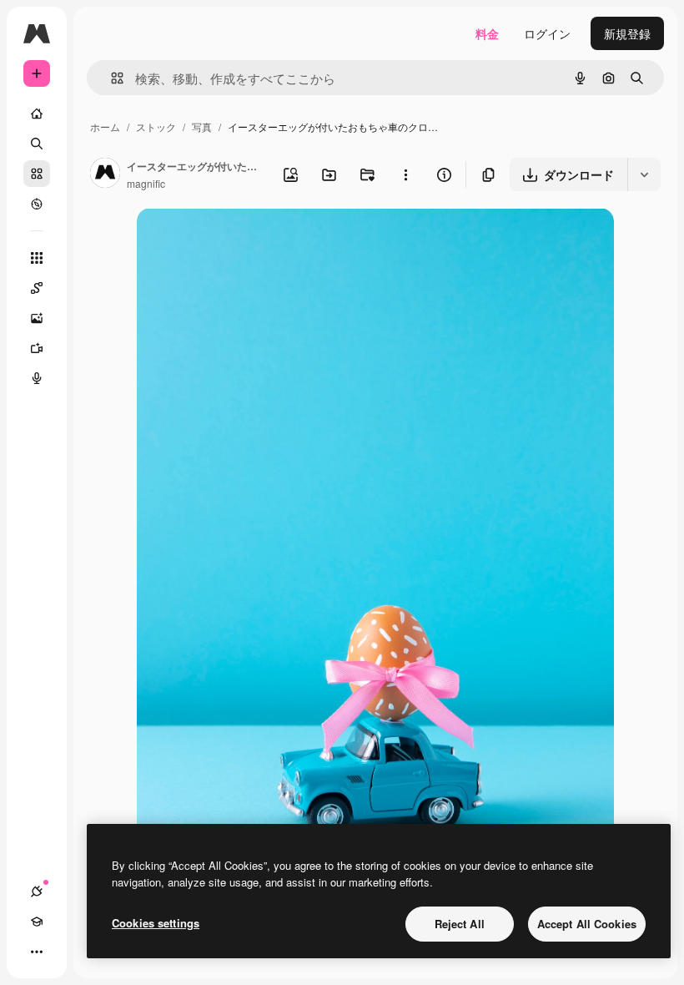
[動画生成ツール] (36, 348)
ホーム (105, 126)
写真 (202, 126)
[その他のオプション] (405, 174)
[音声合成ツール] (36, 378)
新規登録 (627, 33)
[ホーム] (36, 113)
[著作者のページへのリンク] (105, 174)
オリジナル (251, 240)
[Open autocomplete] (110, 78)
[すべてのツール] (36, 258)
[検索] (36, 143)
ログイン (547, 33)
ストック (156, 126)
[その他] (36, 951)
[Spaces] (36, 288)
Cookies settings (155, 923)
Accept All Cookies (586, 924)
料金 (487, 33)
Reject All (460, 924)
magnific (146, 183)
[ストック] (36, 173)
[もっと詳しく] (36, 203)
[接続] (36, 891)
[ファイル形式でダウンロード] (644, 174)
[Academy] (36, 921)
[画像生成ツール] (36, 318)
